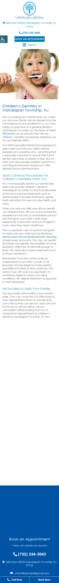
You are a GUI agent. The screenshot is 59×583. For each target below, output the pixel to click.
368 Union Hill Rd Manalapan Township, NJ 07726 (30, 24)
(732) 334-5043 (31, 32)
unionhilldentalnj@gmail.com (31, 573)
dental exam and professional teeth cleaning (29, 236)
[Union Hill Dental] (29, 10)
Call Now (16, 579)
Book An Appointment (29, 39)
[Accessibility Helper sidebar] (4, 39)
